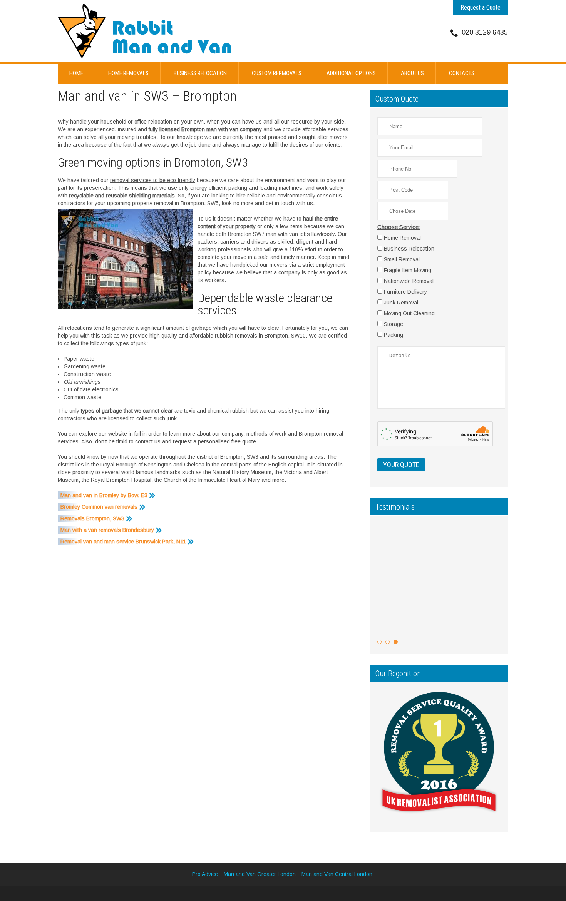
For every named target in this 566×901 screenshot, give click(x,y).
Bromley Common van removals (98, 507)
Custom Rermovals (276, 73)
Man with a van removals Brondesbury (107, 530)
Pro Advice (205, 874)
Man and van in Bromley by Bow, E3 (103, 495)
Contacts (461, 73)
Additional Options (351, 73)
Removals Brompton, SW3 (92, 518)
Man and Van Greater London (260, 874)
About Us (412, 73)
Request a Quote (481, 7)
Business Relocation (200, 73)
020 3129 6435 (485, 32)
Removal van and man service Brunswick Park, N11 (123, 541)
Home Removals (128, 73)
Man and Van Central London (336, 874)
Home (76, 73)
